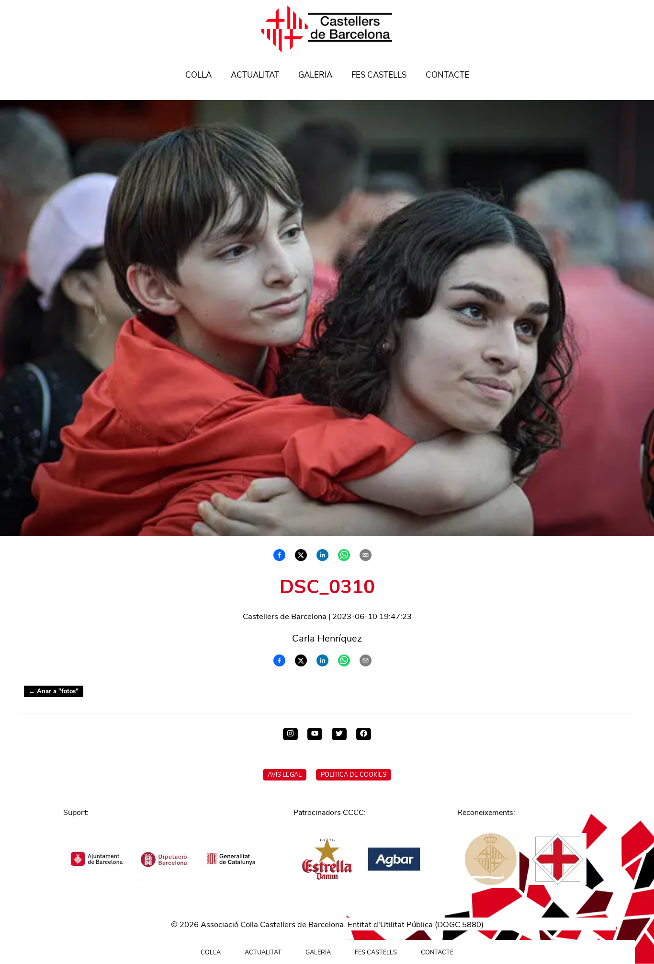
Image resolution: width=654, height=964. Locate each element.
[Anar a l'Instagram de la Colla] (290, 734)
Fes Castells (378, 74)
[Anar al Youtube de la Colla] (314, 734)
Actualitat (255, 74)
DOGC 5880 (459, 924)
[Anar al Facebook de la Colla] (363, 734)
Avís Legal (285, 774)
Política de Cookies (353, 774)
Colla (198, 74)
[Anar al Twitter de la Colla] (339, 734)
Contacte (447, 74)
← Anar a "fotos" (54, 691)
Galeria (315, 74)
